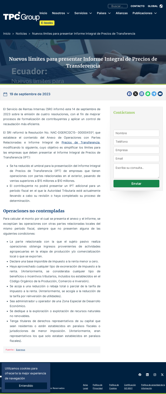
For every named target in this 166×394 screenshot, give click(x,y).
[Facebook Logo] (140, 374)
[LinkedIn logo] (147, 374)
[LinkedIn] (141, 93)
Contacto (138, 6)
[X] (135, 93)
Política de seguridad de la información (153, 386)
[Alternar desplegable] (161, 6)
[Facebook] (129, 93)
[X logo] (162, 374)
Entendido (26, 385)
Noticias (21, 33)
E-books (47, 23)
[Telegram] (154, 93)
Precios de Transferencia (81, 142)
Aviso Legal (85, 386)
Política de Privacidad (97, 386)
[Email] (160, 93)
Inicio (43, 13)
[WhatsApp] (147, 93)
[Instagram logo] (155, 374)
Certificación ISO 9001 (130, 386)
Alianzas (122, 13)
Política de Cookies (114, 386)
